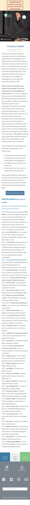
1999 (3, 391)
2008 (3, 333)
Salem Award (7, 39)
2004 (3, 363)
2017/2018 (5, 277)
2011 (3, 310)
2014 (3, 295)
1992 (3, 441)
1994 (3, 426)
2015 (3, 290)
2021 (3, 242)
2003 (3, 368)
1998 (3, 399)
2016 (3, 282)
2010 (3, 315)
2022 (3, 229)
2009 (3, 325)
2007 (3, 341)
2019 (3, 270)
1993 (3, 436)
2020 (3, 260)
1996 (3, 414)
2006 (3, 346)
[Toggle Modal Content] (20, 17)
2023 (3, 212)
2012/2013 (5, 303)
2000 (3, 386)
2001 (3, 381)
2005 (3, 356)
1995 (3, 421)
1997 (3, 406)
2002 (3, 373)
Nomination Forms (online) (15, 193)
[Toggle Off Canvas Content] (24, 17)
